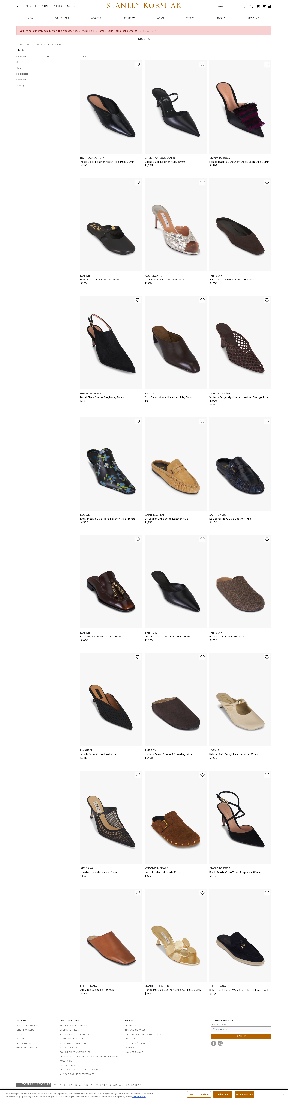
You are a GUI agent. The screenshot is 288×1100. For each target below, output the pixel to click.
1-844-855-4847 (134, 1052)
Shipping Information (73, 1043)
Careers (130, 1048)
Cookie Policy (139, 1097)
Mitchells (23, 6)
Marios (71, 6)
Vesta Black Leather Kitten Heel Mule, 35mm (107, 162)
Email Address (218, 1024)
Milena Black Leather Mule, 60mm (165, 162)
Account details (26, 1026)
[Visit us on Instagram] (220, 1043)
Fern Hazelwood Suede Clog (162, 872)
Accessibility (67, 1061)
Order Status (68, 1065)
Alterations (24, 1043)
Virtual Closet (25, 1039)
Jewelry (129, 18)
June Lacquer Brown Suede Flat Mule (232, 279)
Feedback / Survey (136, 1043)
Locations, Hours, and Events (143, 1034)
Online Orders (25, 1030)
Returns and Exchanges (74, 1034)
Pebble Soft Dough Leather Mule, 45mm (233, 754)
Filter (21, 50)
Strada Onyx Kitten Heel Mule (98, 754)
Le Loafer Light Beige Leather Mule (166, 519)
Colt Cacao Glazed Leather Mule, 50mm (169, 397)
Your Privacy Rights (199, 1094)
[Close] (283, 1094)
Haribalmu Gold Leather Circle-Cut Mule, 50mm (173, 990)
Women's (97, 18)
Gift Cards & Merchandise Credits (80, 1070)
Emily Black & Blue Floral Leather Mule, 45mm (107, 519)
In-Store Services (135, 1030)
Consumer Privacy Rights (75, 1052)
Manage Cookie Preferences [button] (77, 1074)
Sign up (241, 1036)
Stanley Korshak (144, 6)
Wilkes (57, 6)
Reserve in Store (26, 1048)
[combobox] (229, 6)
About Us (130, 1026)
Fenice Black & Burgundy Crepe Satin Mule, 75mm (239, 162)
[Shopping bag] (270, 6)
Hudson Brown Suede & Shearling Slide (168, 754)
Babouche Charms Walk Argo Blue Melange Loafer (240, 990)
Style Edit (131, 1039)
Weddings (254, 18)
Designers (62, 18)
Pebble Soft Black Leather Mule (99, 279)
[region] (144, 1094)
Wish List (21, 1034)
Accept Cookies (244, 1094)
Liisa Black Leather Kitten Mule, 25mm (168, 636)
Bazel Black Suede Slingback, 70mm (102, 397)
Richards (42, 6)
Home (221, 18)
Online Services (69, 1030)
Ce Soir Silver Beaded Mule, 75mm (165, 279)
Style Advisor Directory (75, 1026)
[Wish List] (264, 6)
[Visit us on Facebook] (213, 1043)
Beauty (190, 18)
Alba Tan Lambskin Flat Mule (97, 990)
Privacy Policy (69, 1048)
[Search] (246, 6)
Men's (160, 18)
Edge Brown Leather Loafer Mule (100, 636)
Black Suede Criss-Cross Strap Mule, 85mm (235, 872)
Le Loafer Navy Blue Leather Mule (230, 519)
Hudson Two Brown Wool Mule (227, 636)
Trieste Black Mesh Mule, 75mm (99, 872)
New (30, 18)
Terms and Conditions (73, 1039)
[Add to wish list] (138, 64)
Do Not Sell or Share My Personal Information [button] (89, 1057)
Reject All (223, 1094)
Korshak (134, 1085)
